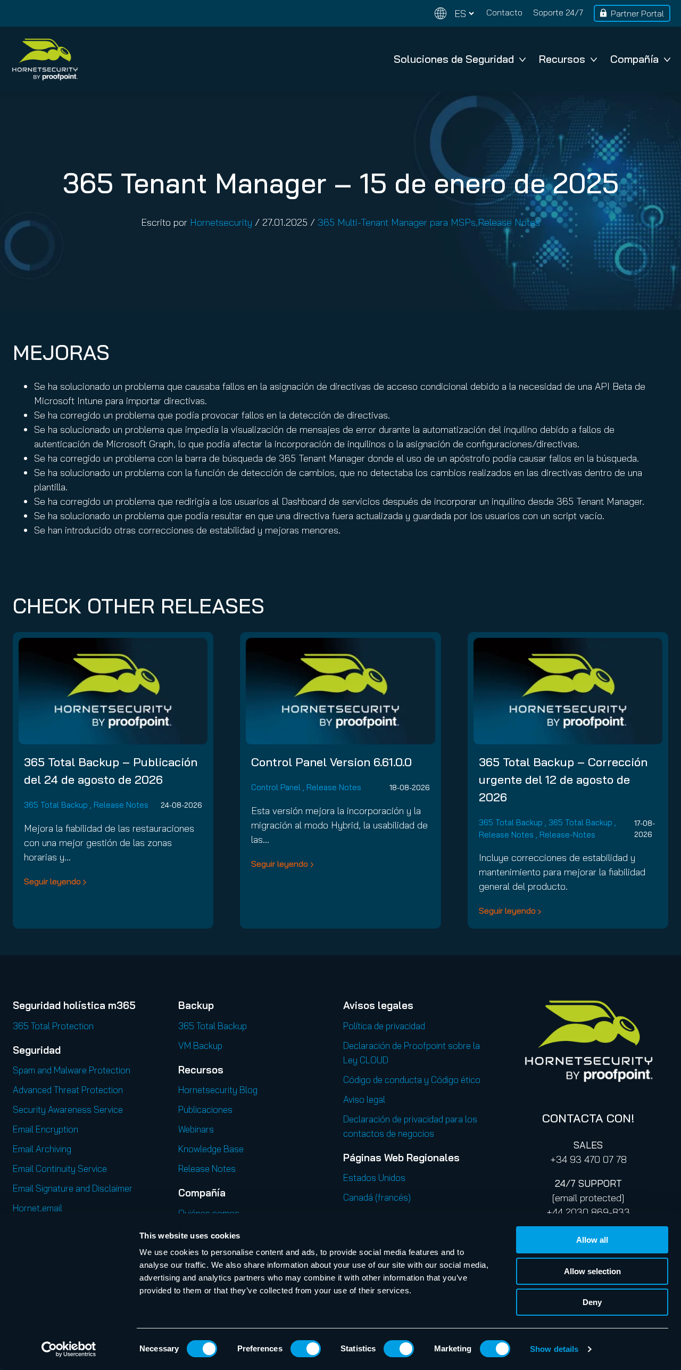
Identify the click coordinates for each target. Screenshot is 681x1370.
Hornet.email (37, 1207)
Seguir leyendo (52, 881)
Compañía (634, 58)
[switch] (305, 1348)
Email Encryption (45, 1129)
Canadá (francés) (377, 1197)
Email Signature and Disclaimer (72, 1188)
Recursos (562, 58)
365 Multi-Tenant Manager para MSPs (397, 222)
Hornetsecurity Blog (218, 1089)
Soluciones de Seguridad (454, 58)
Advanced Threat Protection (68, 1089)
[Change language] (454, 13)
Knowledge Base (211, 1148)
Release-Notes (567, 835)
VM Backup (200, 1045)
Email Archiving (42, 1148)
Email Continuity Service (60, 1168)
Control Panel (276, 787)
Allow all (592, 1239)
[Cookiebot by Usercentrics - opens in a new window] (68, 1349)
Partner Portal (637, 13)
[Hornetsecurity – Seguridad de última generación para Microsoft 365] (45, 59)
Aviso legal (364, 1099)
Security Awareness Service (68, 1109)
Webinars (196, 1129)
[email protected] (588, 1198)
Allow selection (592, 1271)
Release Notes (509, 222)
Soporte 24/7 (558, 12)
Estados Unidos (374, 1177)
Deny (592, 1302)
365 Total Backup (56, 805)
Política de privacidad (384, 1025)
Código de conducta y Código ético (411, 1079)
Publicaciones (205, 1109)
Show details (554, 1348)
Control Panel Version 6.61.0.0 (331, 761)
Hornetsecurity (221, 222)
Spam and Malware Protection (71, 1070)
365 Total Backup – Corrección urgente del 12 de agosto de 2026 (563, 779)
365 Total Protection (53, 1025)
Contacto (504, 12)
